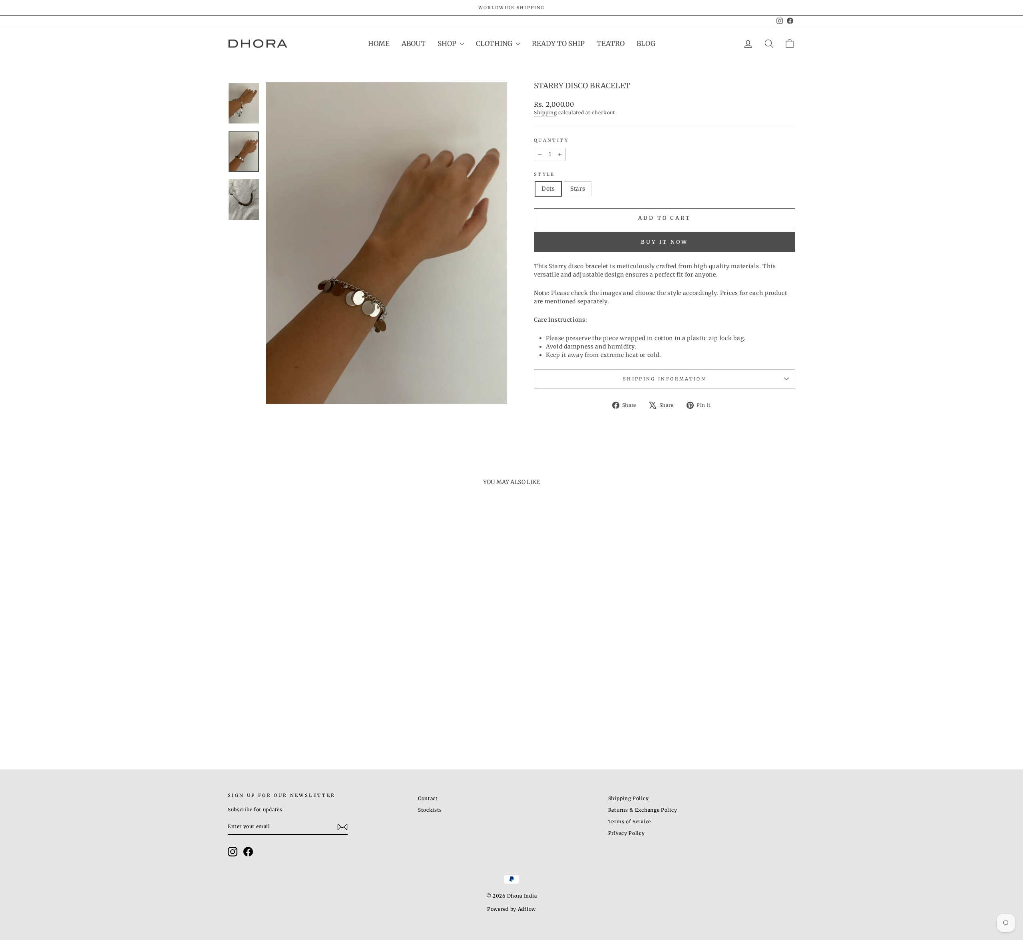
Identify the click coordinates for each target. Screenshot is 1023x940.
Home (379, 43)
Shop (448, 43)
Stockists (430, 810)
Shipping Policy (628, 798)
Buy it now (664, 242)
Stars (577, 188)
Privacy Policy (626, 833)
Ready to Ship (558, 43)
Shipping (545, 113)
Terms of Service (629, 821)
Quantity (551, 140)
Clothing (495, 43)
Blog (646, 43)
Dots (548, 188)
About (414, 43)
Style (544, 174)
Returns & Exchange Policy (642, 810)
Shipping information (664, 379)
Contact (428, 798)
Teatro (611, 43)
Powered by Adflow (511, 909)
